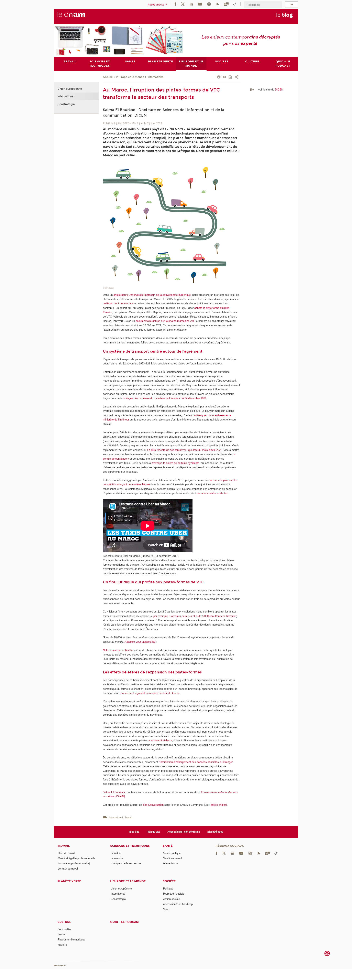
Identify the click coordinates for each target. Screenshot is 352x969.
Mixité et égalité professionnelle (76, 858)
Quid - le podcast (125, 922)
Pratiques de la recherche (126, 863)
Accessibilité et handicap (178, 904)
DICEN (279, 89)
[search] (263, 4)
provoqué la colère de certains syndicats (175, 463)
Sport (166, 909)
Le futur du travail (68, 868)
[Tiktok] (234, 3)
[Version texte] (224, 77)
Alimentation (170, 863)
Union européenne (69, 88)
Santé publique (172, 853)
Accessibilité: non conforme (183, 831)
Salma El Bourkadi (114, 792)
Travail (63, 846)
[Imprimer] (218, 77)
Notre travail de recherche (118, 650)
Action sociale (171, 899)
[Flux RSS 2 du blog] (217, 3)
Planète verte (69, 881)
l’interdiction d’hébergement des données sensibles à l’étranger (195, 762)
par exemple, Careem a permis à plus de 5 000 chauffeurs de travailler (194, 616)
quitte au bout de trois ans (118, 303)
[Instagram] (209, 3)
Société (169, 881)
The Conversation (153, 804)
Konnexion (60, 965)
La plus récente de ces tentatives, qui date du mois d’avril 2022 (184, 449)
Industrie (116, 853)
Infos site (134, 831)
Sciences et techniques (130, 846)
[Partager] (236, 77)
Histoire (62, 944)
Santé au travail (172, 858)
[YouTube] (200, 3)
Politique (168, 888)
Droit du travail (66, 853)
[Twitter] (183, 3)
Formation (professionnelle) (74, 863)
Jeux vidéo (64, 929)
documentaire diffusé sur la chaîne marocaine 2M (165, 320)
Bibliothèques (215, 831)
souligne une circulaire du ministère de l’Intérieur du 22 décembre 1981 (164, 398)
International (155, 77)
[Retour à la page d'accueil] (78, 16)
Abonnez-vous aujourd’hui (140, 641)
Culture (64, 922)
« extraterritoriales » (160, 740)
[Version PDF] (230, 77)
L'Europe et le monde (130, 77)
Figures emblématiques (71, 939)
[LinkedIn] (191, 3)
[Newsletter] (226, 3)
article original (219, 804)
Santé (168, 846)
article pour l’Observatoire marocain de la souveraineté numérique (152, 294)
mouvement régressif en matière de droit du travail (149, 693)
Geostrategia (66, 104)
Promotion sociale (173, 893)
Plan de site (153, 831)
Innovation (117, 858)
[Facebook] (175, 3)
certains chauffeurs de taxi (212, 493)
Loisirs (62, 934)
